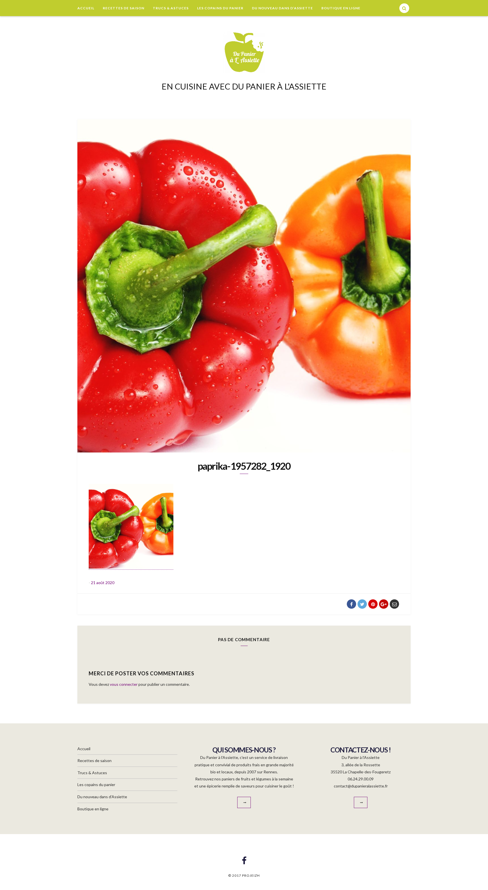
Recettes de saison (123, 8)
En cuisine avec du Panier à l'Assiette (244, 86)
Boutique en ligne (340, 8)
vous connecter (124, 684)
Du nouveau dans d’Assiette (282, 8)
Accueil (85, 8)
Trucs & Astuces (171, 8)
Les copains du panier (220, 8)
